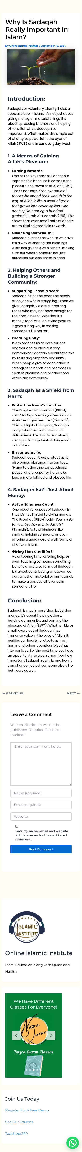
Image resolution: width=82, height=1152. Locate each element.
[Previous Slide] (16, 1035)
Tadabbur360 (16, 1134)
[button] (72, 1143)
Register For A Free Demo (27, 1110)
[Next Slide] (50, 1035)
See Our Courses (19, 1122)
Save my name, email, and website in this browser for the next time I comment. (41, 835)
